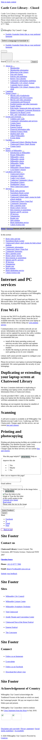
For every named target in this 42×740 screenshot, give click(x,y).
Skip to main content (8, 2)
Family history (15, 165)
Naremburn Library (17, 182)
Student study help (17, 134)
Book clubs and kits (17, 191)
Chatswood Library (17, 174)
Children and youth (17, 119)
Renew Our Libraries (18, 79)
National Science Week (18, 132)
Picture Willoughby (17, 155)
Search (3, 62)
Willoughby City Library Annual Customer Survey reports (22, 84)
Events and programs (13, 117)
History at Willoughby (14, 151)
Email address (6, 484)
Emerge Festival (16, 127)
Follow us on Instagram (14, 656)
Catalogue (9, 91)
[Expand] (14, 66)
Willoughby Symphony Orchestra (18, 607)
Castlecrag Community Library (21, 180)
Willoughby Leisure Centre (16, 601)
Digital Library (11, 93)
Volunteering (15, 216)
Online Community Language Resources (25, 110)
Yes (11, 465)
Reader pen (14, 218)
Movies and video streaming (20, 100)
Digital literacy (15, 125)
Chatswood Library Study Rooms (22, 144)
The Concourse (11, 632)
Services (9, 189)
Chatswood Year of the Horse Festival (19, 622)
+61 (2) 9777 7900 (14, 564)
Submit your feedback (9, 574)
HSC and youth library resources (22, 115)
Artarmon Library (16, 176)
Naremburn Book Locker (19, 193)
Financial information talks (20, 129)
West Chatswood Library (19, 187)
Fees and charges (16, 74)
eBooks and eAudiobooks (19, 96)
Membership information (19, 70)
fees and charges (13, 425)
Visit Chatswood (12, 612)
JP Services (14, 214)
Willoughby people (17, 159)
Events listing (15, 138)
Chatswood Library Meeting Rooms (23, 142)
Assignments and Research (20, 102)
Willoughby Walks (17, 163)
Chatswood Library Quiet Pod (21, 201)
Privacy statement (27, 729)
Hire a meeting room (17, 206)
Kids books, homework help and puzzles (25, 108)
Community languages (18, 203)
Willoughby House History (20, 167)
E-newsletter (10, 662)
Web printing (15, 220)
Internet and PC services (19, 212)
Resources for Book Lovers (20, 112)
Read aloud (7, 502)
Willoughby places (17, 161)
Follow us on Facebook (14, 667)
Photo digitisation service (19, 223)
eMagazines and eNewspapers (21, 98)
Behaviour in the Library (19, 72)
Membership (14, 68)
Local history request (18, 170)
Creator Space (15, 123)
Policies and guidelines (18, 76)
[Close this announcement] (2, 28)
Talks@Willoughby (17, 136)
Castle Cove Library (17, 178)
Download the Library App (16, 672)
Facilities (9, 140)
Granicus (4, 738)
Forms (8, 148)
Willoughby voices (17, 157)
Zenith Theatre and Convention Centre (20, 617)
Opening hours (7, 559)
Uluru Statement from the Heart (15, 711)
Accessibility (19, 731)
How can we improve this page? (13, 476)
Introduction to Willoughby (20, 153)
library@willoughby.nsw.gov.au (18, 569)
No (11, 470)
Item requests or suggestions (20, 210)
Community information (19, 195)
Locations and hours (13, 172)
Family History (15, 106)
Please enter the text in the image (15, 504)
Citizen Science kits (17, 225)
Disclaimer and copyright (10, 729)
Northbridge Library (17, 184)
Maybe (12, 468)
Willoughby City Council (15, 596)
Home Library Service (18, 208)
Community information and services (23, 121)
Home (3, 229)
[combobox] (15, 40)
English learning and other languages (23, 104)
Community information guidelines (23, 81)
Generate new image (10, 500)
